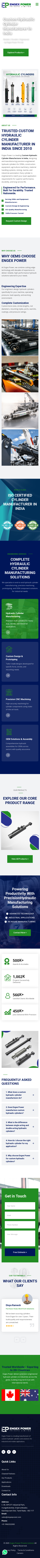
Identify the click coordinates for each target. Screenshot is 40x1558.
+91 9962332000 (8, 1524)
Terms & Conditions (26, 1550)
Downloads (6, 1486)
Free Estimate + (20, 1252)
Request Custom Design (16, 221)
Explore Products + (16, 52)
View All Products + (20, 859)
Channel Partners (8, 1474)
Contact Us (6, 1491)
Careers (20, 1553)
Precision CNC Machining (18, 699)
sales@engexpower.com (11, 1517)
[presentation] (17, 1339)
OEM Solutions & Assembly (19, 739)
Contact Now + (20, 933)
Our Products (7, 1478)
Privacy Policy (10, 1550)
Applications (6, 1482)
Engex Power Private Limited (22, 1543)
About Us (5, 1470)
